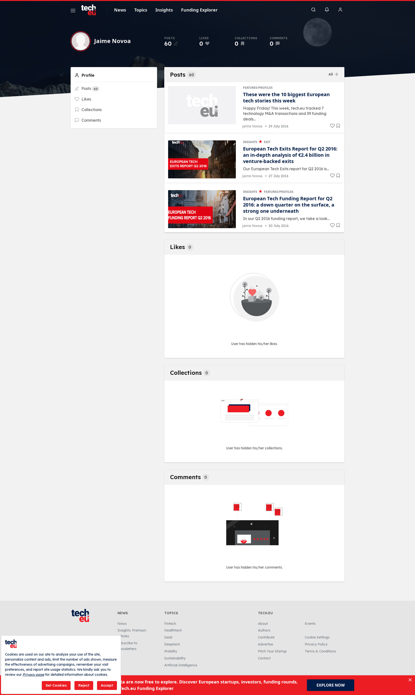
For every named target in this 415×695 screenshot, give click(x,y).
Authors (264, 630)
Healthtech (173, 630)
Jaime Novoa (252, 126)
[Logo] (90, 9)
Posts (89, 88)
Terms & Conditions (320, 651)
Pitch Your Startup (272, 651)
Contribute (266, 637)
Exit (267, 142)
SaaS (168, 637)
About (263, 623)
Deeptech (172, 644)
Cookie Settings (317, 637)
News (120, 10)
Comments (90, 120)
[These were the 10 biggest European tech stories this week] (202, 105)
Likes (85, 99)
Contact (264, 658)
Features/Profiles (258, 88)
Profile (87, 75)
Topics (140, 10)
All (331, 74)
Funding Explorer (199, 10)
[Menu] (73, 11)
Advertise (265, 644)
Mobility (170, 651)
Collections (91, 109)
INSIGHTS (250, 142)
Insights (164, 10)
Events (310, 623)
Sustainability (174, 658)
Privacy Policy (316, 644)
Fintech (170, 623)
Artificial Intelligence (180, 665)
